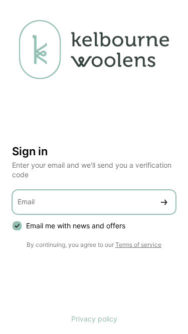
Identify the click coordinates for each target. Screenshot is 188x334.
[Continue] (163, 202)
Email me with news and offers (75, 225)
